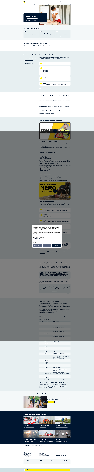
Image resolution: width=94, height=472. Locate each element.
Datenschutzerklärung (37, 238)
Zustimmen (56, 245)
